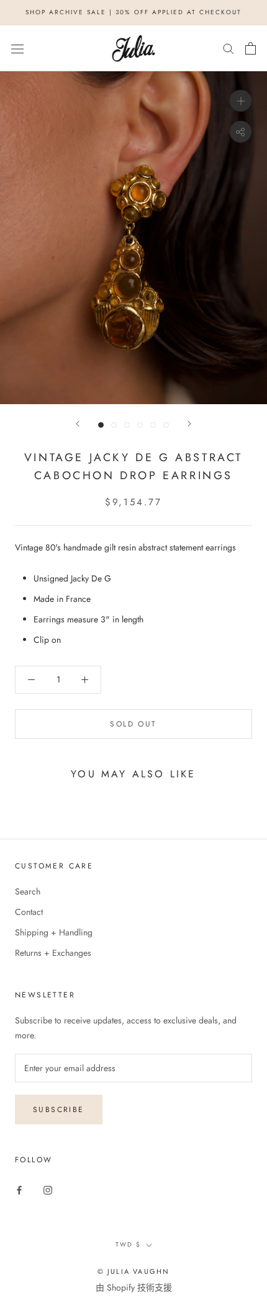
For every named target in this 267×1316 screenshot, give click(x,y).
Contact (29, 912)
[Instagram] (47, 1189)
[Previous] (77, 423)
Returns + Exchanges (53, 953)
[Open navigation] (17, 48)
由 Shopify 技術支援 (134, 1287)
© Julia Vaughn (133, 1271)
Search (27, 891)
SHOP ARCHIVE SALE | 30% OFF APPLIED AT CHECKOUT (133, 12)
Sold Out (133, 724)
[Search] (228, 48)
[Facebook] (19, 1189)
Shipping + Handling (54, 932)
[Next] (189, 423)
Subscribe (58, 1109)
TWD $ (128, 1244)
